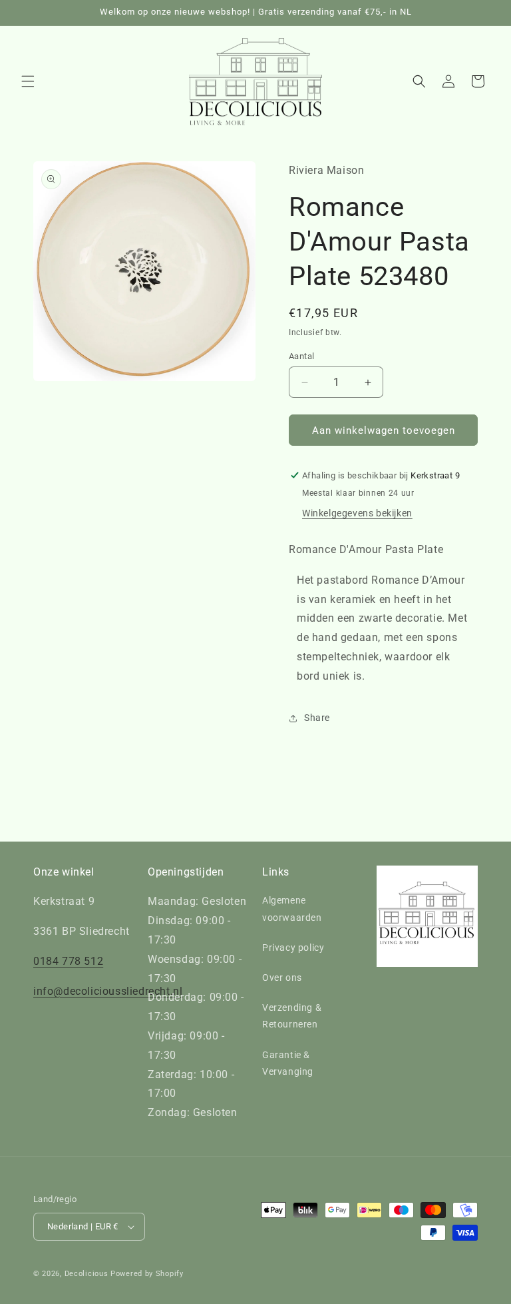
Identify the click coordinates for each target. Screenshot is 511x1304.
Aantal (301, 356)
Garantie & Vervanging (287, 1063)
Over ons (282, 977)
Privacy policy (293, 947)
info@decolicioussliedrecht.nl (107, 991)
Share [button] (317, 717)
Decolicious (86, 1273)
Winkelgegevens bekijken (357, 513)
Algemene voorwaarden (292, 908)
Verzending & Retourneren (291, 1015)
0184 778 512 (68, 961)
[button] (28, 81)
